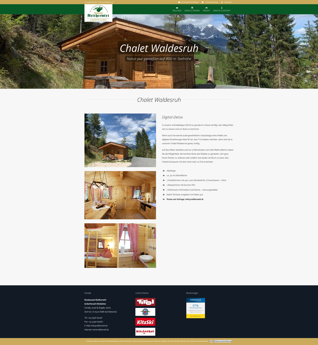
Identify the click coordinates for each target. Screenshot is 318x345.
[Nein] (315, 341)
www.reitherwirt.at (100, 330)
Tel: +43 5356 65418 (93, 318)
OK (211, 341)
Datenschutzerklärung (223, 341)
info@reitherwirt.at (106, 2)
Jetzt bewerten (196, 316)
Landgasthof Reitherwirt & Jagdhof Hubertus (196, 311)
